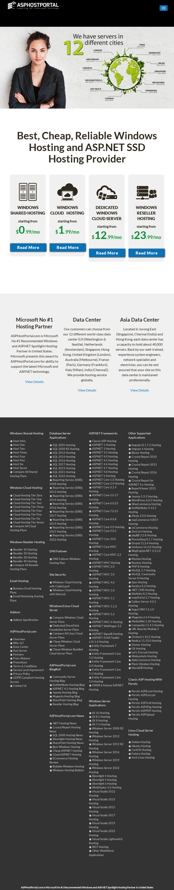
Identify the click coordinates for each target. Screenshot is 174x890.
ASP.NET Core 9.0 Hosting (108, 527)
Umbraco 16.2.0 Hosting (146, 547)
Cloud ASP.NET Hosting (67, 754)
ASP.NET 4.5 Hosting (105, 460)
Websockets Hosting (144, 656)
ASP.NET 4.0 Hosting (105, 456)
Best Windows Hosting (66, 747)
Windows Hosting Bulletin (68, 770)
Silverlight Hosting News (68, 739)
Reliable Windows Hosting (68, 766)
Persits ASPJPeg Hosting (147, 707)
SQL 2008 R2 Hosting (66, 449)
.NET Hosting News (65, 723)
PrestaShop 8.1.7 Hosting (147, 539)
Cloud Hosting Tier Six (26, 518)
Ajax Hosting (139, 582)
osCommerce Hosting (145, 527)
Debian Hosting (141, 742)
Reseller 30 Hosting (25, 557)
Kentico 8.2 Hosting (144, 586)
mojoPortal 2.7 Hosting (146, 597)
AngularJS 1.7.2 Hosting (146, 445)
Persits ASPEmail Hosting (147, 691)
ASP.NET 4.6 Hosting (105, 464)
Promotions (20, 662)
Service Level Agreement (28, 670)
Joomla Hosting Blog (65, 692)
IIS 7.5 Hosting (101, 724)
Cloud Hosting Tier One (27, 499)
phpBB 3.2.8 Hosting (144, 535)
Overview (19, 639)
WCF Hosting (100, 847)
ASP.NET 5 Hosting (103, 475)
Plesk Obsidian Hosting (146, 664)
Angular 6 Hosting (143, 449)
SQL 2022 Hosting (64, 476)
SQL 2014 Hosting (64, 456)
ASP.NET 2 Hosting (103, 448)
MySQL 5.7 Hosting (144, 570)
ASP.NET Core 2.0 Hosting (108, 483)
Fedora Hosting (141, 753)
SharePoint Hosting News (68, 742)
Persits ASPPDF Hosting (146, 710)
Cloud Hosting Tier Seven (28, 522)
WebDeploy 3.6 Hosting (106, 787)
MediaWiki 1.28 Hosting (146, 621)
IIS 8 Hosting (100, 720)
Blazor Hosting (140, 452)
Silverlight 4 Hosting (104, 776)
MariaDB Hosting (142, 668)
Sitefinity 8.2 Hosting (144, 593)
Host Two (19, 448)
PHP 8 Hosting (141, 566)
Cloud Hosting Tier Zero (27, 495)
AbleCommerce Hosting (146, 660)
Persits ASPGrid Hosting (146, 703)
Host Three (20, 452)
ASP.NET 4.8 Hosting (105, 471)
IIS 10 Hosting (100, 713)
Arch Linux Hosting (143, 757)
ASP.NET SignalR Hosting (107, 634)
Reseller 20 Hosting (25, 553)
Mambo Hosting (141, 559)
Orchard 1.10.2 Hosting (146, 637)
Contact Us (20, 685)
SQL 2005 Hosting (64, 445)
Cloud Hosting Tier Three (28, 507)
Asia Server (20, 650)
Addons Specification (25, 620)
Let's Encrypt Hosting (145, 652)
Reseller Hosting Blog (66, 704)
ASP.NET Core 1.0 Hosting (108, 479)
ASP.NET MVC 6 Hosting (107, 622)
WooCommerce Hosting (146, 504)
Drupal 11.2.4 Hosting (145, 543)
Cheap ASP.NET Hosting (67, 750)
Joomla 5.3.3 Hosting (144, 496)
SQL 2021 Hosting (64, 472)
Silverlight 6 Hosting (104, 783)
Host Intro (19, 441)
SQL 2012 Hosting (64, 452)
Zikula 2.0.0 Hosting (144, 515)
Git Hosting (139, 648)
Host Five (19, 460)
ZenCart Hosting (142, 531)
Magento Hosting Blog (66, 696)
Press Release (21, 658)
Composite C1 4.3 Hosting (148, 625)
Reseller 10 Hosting (25, 549)
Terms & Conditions (25, 666)
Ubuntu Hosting (141, 746)
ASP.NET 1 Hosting (103, 444)
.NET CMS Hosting (143, 590)
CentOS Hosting (141, 750)
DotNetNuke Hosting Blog (69, 685)
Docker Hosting (141, 644)
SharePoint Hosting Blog (67, 700)
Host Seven (20, 468)
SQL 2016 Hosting (64, 460)
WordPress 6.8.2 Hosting (147, 500)
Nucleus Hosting (142, 562)
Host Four (19, 456)
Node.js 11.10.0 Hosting (146, 640)
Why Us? (18, 643)
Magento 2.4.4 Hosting (146, 617)
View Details (34, 382)
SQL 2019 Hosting (64, 468)
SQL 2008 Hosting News (68, 735)
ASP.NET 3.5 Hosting (105, 452)
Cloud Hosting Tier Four (27, 510)
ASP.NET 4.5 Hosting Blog (68, 688)
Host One (19, 444)
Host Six (18, 464)
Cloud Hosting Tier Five (27, 514)
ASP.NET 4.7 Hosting (105, 468)
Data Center (20, 646)
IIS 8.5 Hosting (101, 716)
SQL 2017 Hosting (64, 464)
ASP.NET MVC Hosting (106, 562)
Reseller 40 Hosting (25, 561)
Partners (18, 654)
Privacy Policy (21, 673)
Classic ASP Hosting (104, 441)
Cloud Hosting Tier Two (27, 503)
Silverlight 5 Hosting (104, 779)
